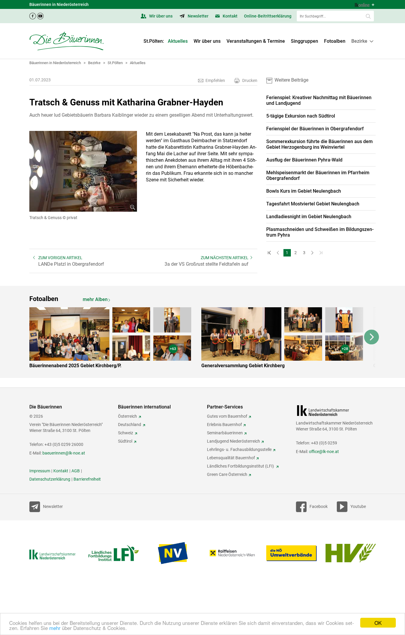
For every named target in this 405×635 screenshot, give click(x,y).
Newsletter (197, 16)
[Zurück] (278, 252)
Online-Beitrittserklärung (267, 16)
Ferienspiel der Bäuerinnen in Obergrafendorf (315, 129)
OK (378, 622)
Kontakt (229, 16)
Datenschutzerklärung (49, 479)
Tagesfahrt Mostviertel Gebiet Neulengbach (312, 204)
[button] (362, 41)
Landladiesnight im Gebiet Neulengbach (308, 216)
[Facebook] (32, 14)
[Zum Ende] (321, 252)
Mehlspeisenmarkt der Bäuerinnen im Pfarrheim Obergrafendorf (317, 175)
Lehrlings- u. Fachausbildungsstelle (239, 449)
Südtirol (125, 441)
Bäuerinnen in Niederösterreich (55, 63)
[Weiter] (313, 252)
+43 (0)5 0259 (324, 443)
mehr (54, 627)
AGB (75, 470)
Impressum (39, 470)
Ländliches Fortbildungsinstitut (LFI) (241, 466)
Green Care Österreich (227, 474)
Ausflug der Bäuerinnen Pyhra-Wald (304, 160)
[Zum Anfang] (270, 252)
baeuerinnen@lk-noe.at (63, 453)
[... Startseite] (66, 41)
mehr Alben (95, 299)
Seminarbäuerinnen (225, 432)
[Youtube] (40, 14)
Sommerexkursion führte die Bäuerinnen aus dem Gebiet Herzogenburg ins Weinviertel (319, 144)
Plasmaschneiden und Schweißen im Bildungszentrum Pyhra (320, 232)
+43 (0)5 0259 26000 (63, 444)
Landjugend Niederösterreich (233, 441)
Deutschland (129, 424)
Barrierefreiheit (87, 479)
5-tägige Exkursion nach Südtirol (300, 116)
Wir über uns (160, 16)
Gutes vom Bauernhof (227, 416)
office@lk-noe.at (324, 451)
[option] (114, 339)
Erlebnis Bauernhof (224, 424)
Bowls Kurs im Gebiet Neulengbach (303, 191)
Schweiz (125, 432)
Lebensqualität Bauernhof (231, 457)
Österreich (127, 416)
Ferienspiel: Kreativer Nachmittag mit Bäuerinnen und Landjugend (318, 100)
